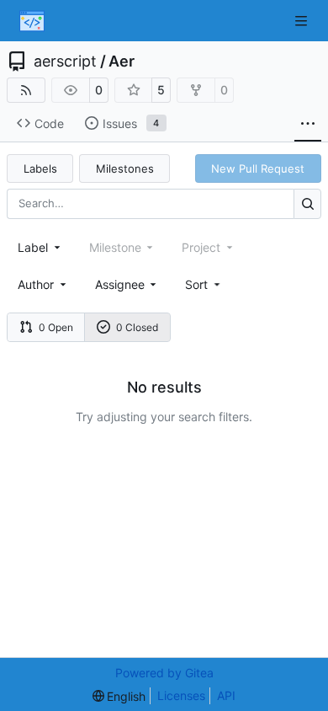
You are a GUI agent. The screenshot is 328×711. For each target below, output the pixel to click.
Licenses (181, 695)
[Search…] (307, 203)
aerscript (65, 61)
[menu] (204, 284)
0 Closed (137, 327)
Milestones (125, 168)
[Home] (32, 21)
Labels (40, 168)
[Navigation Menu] (303, 21)
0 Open (56, 327)
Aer (121, 61)
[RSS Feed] (26, 90)
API (226, 695)
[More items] (307, 124)
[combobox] (40, 247)
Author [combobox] (36, 284)
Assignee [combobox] (120, 284)
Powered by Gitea (164, 673)
